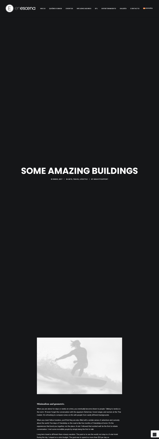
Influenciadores (84, 9)
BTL (96, 9)
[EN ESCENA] (20, 8)
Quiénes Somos (55, 9)
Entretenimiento (108, 9)
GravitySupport (101, 179)
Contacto (134, 9)
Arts (70, 179)
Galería (123, 9)
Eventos (69, 9)
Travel (76, 179)
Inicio (43, 9)
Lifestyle (84, 179)
